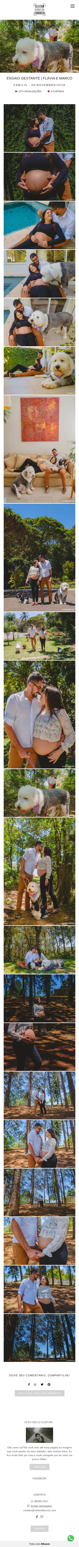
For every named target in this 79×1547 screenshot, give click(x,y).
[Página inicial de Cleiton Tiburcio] (39, 10)
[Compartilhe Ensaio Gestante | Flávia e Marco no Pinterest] (49, 1384)
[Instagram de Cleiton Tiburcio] (41, 1516)
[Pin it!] (50, 147)
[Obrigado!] (29, 147)
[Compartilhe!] (39, 147)
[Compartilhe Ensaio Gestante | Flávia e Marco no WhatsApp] (35, 1384)
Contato (39, 1528)
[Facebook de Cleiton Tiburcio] (37, 1516)
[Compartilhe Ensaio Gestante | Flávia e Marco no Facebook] (29, 1384)
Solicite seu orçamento (40, 1393)
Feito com (39, 1544)
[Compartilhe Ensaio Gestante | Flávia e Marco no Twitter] (42, 1384)
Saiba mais (39, 1467)
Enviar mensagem (41, 1506)
